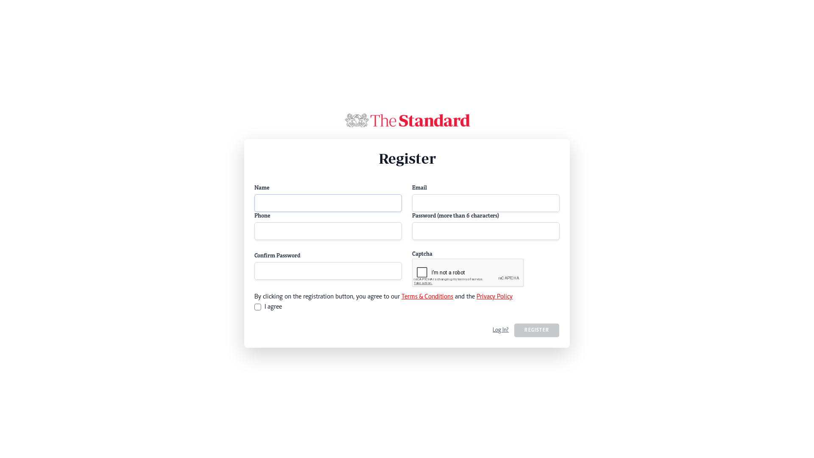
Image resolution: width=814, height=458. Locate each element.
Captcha (422, 254)
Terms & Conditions (427, 296)
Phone (262, 216)
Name (261, 188)
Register (536, 330)
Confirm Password (277, 256)
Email (419, 188)
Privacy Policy (495, 296)
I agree (273, 307)
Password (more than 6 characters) (455, 216)
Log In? (501, 330)
